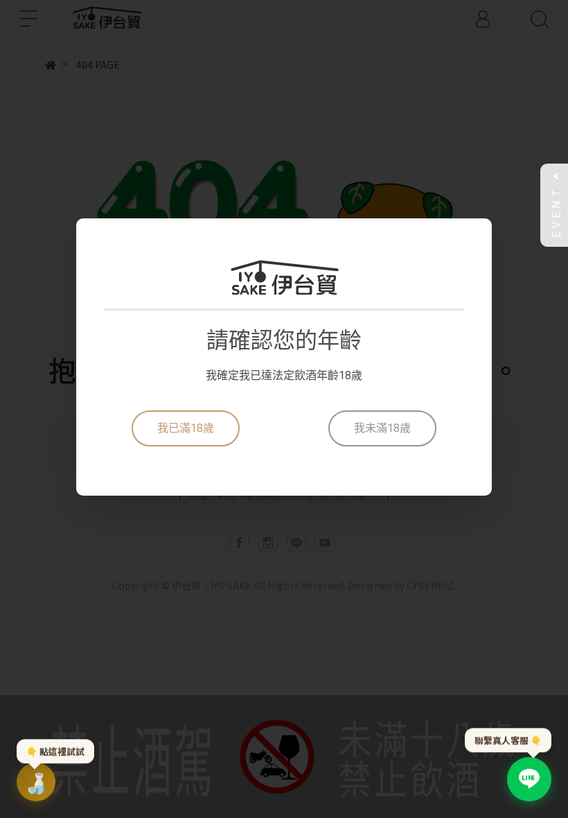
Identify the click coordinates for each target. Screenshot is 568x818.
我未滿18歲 (382, 428)
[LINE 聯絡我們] (529, 779)
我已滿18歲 (185, 428)
